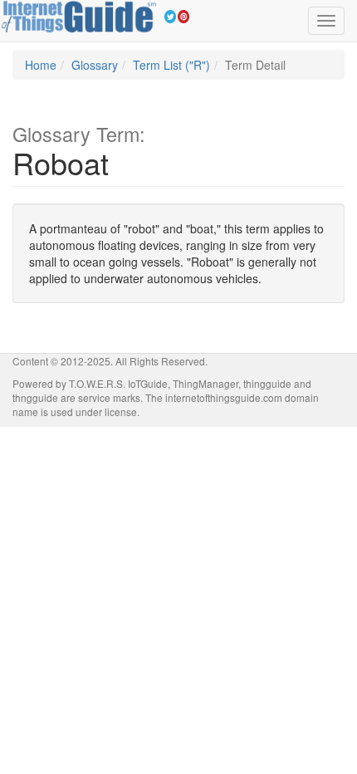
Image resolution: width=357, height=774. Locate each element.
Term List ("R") (171, 64)
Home (40, 64)
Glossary (94, 64)
